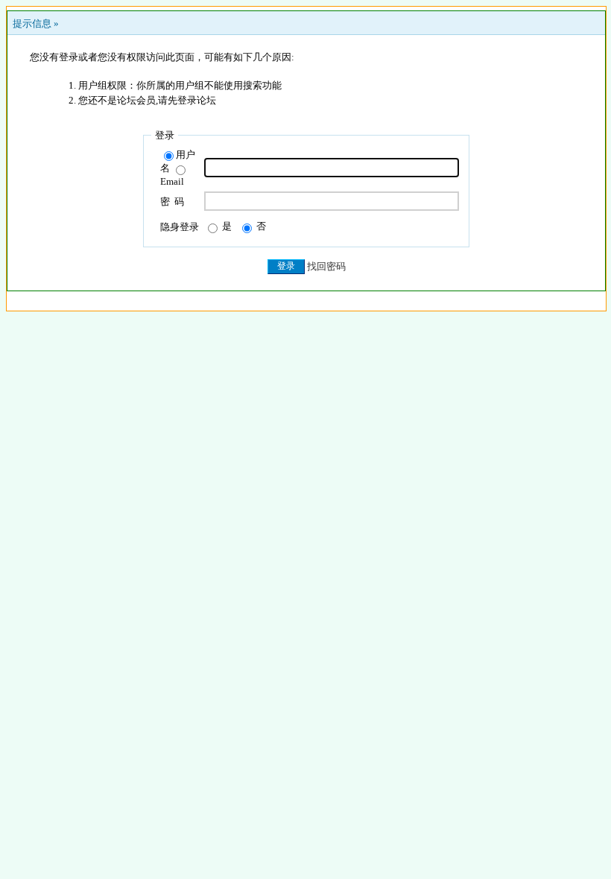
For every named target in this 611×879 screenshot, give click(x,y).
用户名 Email (177, 168)
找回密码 (326, 265)
